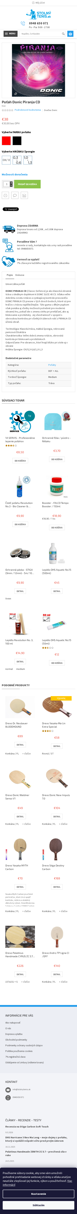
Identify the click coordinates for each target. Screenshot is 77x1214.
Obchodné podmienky (16, 1039)
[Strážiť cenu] (24, 195)
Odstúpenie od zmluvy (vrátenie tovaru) (24, 1062)
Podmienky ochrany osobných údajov (24, 1045)
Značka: (50, 110)
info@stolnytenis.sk (21, 1089)
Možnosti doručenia (15, 174)
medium (20, 669)
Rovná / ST (48, 753)
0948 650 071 (18, 1097)
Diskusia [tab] (19, 275)
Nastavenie (38, 1194)
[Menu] (11, 34)
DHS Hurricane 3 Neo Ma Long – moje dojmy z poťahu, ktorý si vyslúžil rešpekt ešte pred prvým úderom (36, 1139)
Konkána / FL (12, 753)
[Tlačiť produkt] (5, 195)
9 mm (8, 599)
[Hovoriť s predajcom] (14, 195)
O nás (8, 1028)
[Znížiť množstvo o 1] (11, 185)
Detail (20, 591)
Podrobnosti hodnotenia (28, 110)
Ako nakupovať (12, 1022)
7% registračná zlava (15, 1056)
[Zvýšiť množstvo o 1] (11, 182)
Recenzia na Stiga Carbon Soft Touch (27, 1127)
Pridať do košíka (27, 184)
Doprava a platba (13, 1034)
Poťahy (52, 365)
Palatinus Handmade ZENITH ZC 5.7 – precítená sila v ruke (35, 1153)
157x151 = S (11, 982)
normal (9, 669)
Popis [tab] (10, 275)
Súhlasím (39, 1205)
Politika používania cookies (18, 1051)
